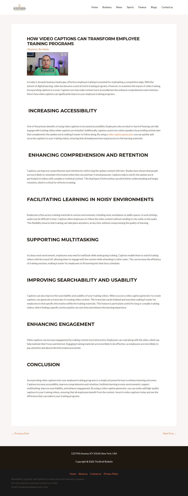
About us (83, 473)
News (119, 7)
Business (107, 7)
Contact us (167, 7)
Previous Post (20, 433)
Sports (130, 7)
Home (95, 7)
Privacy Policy (111, 473)
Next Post (169, 433)
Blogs (154, 7)
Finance (142, 7)
